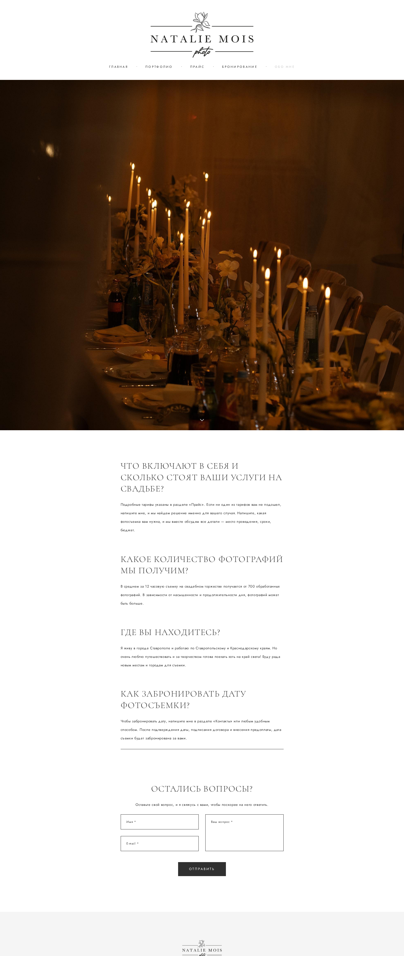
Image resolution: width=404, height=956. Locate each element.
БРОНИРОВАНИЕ (240, 67)
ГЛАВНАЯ (118, 67)
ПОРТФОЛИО (159, 67)
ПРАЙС (197, 67)
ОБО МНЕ (285, 67)
